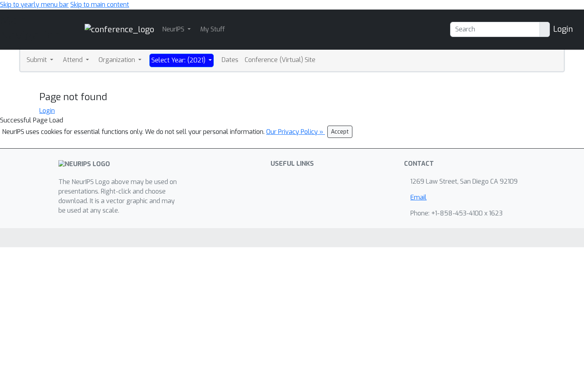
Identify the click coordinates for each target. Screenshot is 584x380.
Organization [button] (118, 60)
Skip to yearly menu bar (34, 4)
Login (563, 29)
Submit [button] (37, 60)
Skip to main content (99, 4)
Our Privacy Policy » (295, 132)
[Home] (119, 29)
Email (418, 197)
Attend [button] (73, 60)
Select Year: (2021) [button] (179, 60)
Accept (340, 132)
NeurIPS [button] (174, 29)
